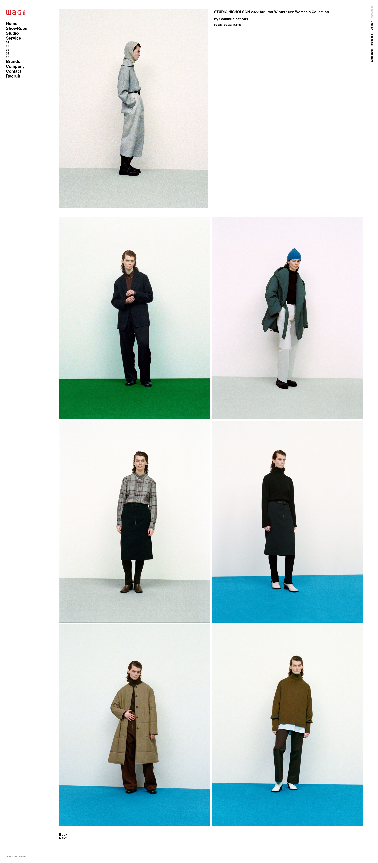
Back (63, 834)
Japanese (372, 12)
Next (63, 837)
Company (15, 66)
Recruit (13, 76)
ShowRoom (17, 28)
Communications (233, 18)
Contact (13, 71)
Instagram (372, 55)
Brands (13, 61)
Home (11, 23)
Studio (12, 33)
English (372, 25)
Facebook (372, 40)
